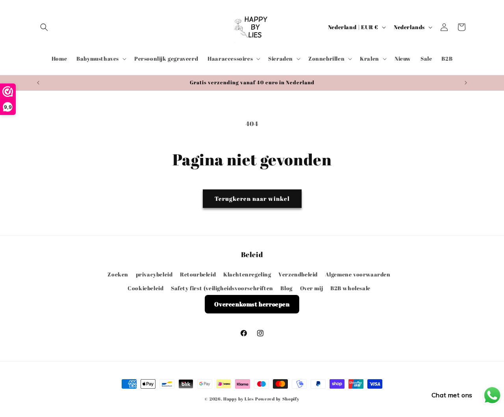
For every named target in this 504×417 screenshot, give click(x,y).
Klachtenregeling (247, 274)
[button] (44, 27)
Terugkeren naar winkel (252, 198)
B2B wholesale (350, 287)
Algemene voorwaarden (358, 274)
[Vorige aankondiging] (38, 82)
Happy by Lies (238, 399)
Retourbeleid (198, 274)
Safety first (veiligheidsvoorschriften (222, 287)
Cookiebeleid (145, 287)
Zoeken (117, 274)
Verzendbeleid (298, 274)
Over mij (311, 287)
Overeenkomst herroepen (251, 304)
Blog (286, 287)
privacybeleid (154, 274)
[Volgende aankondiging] (465, 82)
